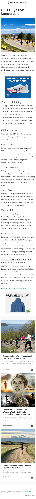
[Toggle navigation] (32, 2)
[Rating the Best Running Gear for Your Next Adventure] (18, 446)
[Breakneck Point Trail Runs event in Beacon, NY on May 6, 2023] (18, 336)
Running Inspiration (7, 425)
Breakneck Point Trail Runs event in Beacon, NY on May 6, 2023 (18, 357)
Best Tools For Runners (8, 476)
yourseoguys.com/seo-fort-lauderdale (16, 288)
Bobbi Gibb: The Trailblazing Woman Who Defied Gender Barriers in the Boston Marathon (16, 412)
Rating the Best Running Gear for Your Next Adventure (17, 467)
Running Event (6, 369)
